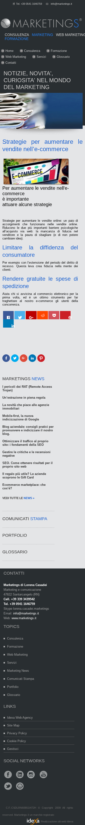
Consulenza (32, 51)
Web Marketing (15, 57)
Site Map (13, 725)
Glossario (63, 57)
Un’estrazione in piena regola (23, 397)
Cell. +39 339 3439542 (19, 599)
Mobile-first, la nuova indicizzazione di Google (20, 417)
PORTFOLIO (14, 535)
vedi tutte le (18, 498)
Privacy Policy (17, 733)
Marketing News (18, 670)
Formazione (59, 51)
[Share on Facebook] (8, 315)
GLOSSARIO (14, 552)
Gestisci (12, 749)
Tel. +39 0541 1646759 (29, 3)
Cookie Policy (16, 741)
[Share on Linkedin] (8, 323)
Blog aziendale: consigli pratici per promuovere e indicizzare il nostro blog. (28, 430)
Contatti (10, 62)
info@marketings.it (61, 3)
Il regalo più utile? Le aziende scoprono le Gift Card (24, 475)
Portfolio (12, 687)
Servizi (41, 57)
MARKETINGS (23, 378)
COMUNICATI (24, 518)
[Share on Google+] (31, 315)
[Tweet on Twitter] (19, 315)
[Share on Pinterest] (65, 315)
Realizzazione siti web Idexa (57, 821)
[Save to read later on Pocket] (53, 315)
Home (9, 51)
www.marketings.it (24, 618)
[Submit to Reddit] (42, 315)
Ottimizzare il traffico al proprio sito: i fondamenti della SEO (25, 442)
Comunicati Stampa (20, 679)
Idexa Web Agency (20, 717)
